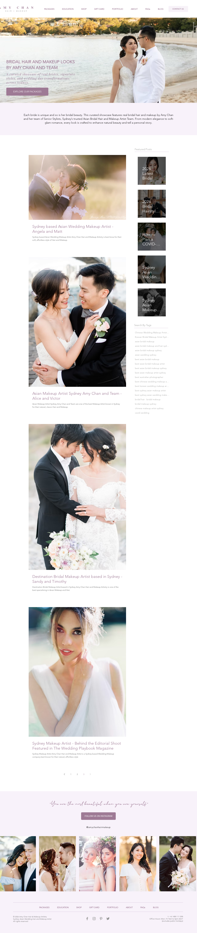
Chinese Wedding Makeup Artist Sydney (152, 332)
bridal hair (140, 399)
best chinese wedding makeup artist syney (152, 381)
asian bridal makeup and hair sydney (152, 346)
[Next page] (90, 774)
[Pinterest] (101, 919)
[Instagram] (94, 919)
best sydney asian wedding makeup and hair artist (152, 395)
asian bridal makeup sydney (148, 350)
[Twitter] (108, 919)
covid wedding (142, 413)
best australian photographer (149, 377)
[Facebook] (87, 919)
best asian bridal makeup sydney (151, 368)
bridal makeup (154, 399)
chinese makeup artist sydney (149, 408)
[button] (134, 9)
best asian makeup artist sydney (150, 372)
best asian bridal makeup (147, 359)
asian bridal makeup (144, 341)
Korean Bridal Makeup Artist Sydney (152, 337)
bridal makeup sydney (145, 404)
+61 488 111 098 (176, 916)
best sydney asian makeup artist (150, 390)
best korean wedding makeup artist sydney (152, 386)
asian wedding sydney (145, 355)
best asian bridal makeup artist (150, 364)
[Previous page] (64, 774)
